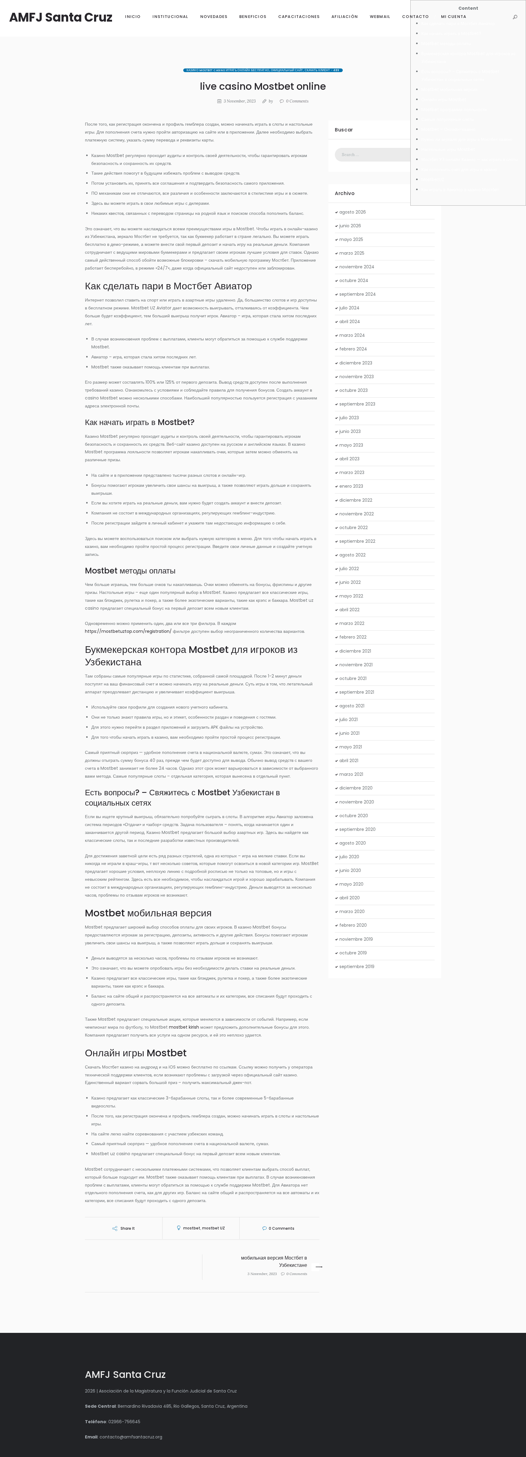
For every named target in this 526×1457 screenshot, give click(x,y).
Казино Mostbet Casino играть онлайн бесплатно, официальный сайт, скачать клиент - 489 (263, 70)
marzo (351, 253)
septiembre (357, 294)
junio (350, 226)
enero (351, 486)
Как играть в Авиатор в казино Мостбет (460, 189)
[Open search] (515, 17)
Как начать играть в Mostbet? (451, 33)
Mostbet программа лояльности (454, 109)
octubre (353, 280)
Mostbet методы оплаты (446, 43)
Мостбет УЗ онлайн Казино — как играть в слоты (469, 159)
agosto (352, 212)
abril (349, 322)
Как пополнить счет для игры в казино (459, 169)
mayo (351, 239)
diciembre (355, 363)
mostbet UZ (213, 1228)
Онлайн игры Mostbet (443, 99)
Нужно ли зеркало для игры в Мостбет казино (466, 139)
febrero (353, 349)
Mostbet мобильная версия (449, 89)
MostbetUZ (432, 179)
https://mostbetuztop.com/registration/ (128, 631)
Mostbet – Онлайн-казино (448, 129)
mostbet (191, 1228)
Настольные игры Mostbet (448, 149)
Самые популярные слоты (447, 119)
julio (349, 308)
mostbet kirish (184, 1027)
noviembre (356, 267)
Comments (297, 101)
